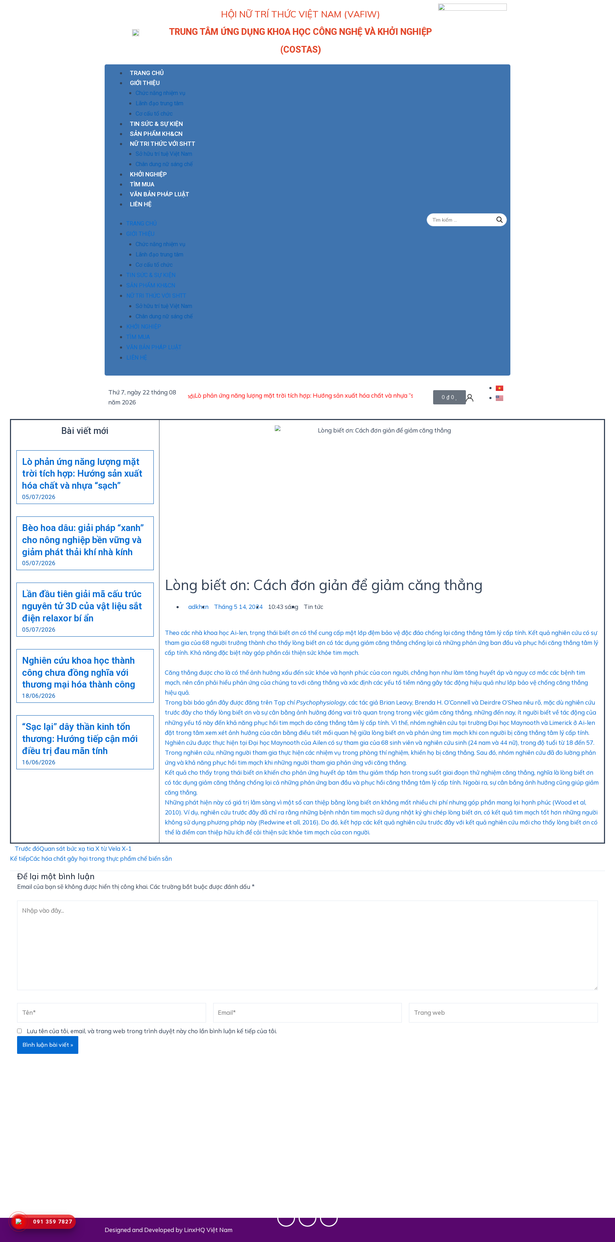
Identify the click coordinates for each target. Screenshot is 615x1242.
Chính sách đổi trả (234, 1178)
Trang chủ (147, 72)
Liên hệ (141, 204)
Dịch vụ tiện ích (331, 1158)
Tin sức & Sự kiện (156, 123)
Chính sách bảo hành (237, 1198)
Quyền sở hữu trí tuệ (338, 1168)
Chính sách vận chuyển (240, 1158)
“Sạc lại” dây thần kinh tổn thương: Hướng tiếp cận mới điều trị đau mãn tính (80, 738)
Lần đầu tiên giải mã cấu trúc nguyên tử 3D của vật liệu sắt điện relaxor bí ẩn (82, 606)
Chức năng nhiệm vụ (160, 93)
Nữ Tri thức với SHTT (162, 143)
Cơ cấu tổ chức (154, 113)
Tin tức (313, 606)
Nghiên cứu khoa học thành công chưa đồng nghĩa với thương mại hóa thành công (78, 672)
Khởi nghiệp (148, 174)
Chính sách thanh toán (239, 1138)
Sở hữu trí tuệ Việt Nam (164, 153)
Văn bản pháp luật (159, 194)
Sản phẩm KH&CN (156, 133)
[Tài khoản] (469, 397)
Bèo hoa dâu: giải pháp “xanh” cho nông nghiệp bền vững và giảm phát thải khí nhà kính (83, 539)
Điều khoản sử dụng (337, 1138)
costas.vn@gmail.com (156, 1196)
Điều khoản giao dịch (338, 1148)
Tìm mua (142, 184)
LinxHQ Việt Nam (208, 1229)
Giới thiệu (145, 82)
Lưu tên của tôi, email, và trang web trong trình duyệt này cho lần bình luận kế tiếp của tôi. (152, 1031)
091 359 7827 (150, 1161)
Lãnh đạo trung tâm (159, 103)
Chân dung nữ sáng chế (164, 164)
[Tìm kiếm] (499, 219)
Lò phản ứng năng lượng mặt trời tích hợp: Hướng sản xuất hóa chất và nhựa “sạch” (280, 395)
